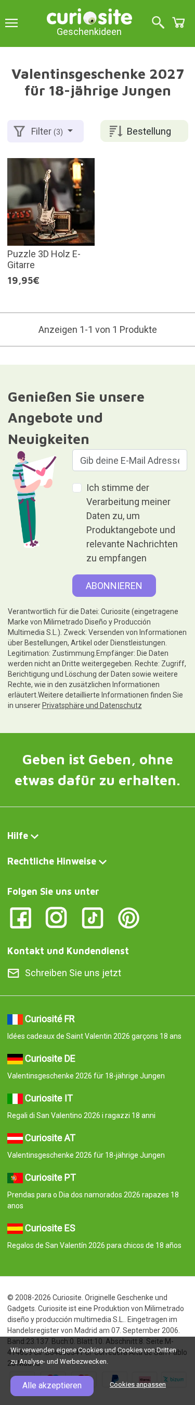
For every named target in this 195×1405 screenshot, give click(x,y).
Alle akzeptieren (52, 1385)
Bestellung (149, 131)
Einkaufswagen (178, 22)
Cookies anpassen (138, 1384)
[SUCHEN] (158, 23)
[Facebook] (20, 916)
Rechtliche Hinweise (51, 861)
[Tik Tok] (93, 916)
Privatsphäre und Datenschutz (92, 705)
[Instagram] (56, 916)
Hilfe (17, 835)
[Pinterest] (128, 916)
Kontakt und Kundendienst (68, 950)
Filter (47, 131)
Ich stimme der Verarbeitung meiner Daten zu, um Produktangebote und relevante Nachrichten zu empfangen (132, 522)
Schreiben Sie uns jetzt (73, 972)
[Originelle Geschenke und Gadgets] (89, 15)
